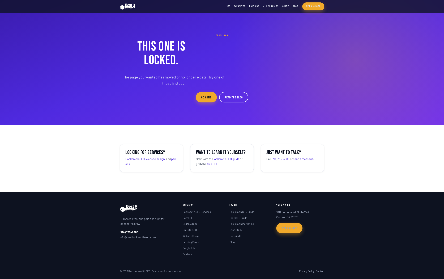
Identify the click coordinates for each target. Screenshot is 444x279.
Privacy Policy (306, 271)
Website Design (191, 236)
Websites (239, 6)
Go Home (206, 97)
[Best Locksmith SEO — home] (127, 6)
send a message (303, 159)
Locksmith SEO (135, 159)
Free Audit (235, 236)
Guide (285, 6)
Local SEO (188, 217)
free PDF (212, 164)
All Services (271, 6)
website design (155, 159)
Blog (295, 6)
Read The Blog (234, 97)
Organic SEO (190, 223)
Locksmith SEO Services (197, 211)
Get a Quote (313, 6)
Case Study (235, 229)
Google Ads (189, 248)
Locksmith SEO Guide (241, 211)
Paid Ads (254, 6)
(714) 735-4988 (280, 159)
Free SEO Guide (238, 217)
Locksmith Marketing (241, 223)
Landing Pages (191, 242)
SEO (228, 6)
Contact (320, 271)
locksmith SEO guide (226, 159)
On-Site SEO (190, 229)
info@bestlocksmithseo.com (138, 237)
